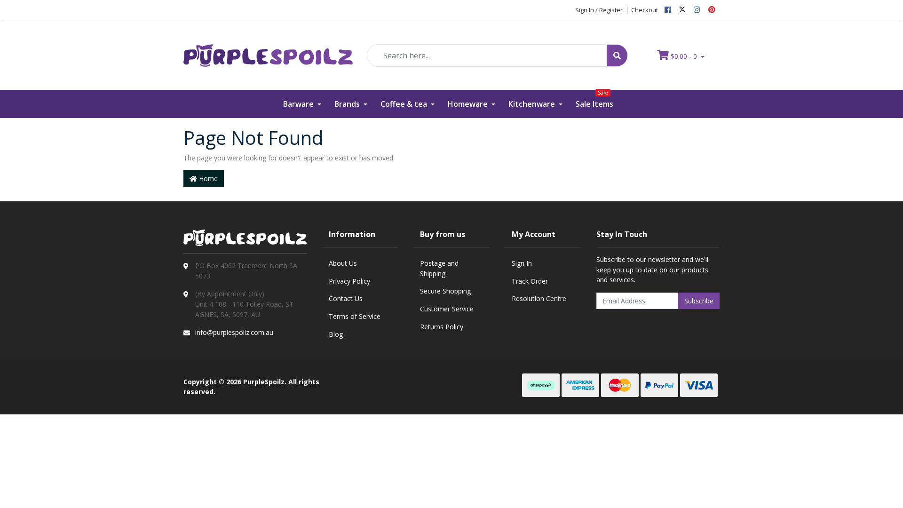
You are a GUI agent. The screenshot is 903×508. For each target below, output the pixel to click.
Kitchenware (532, 104)
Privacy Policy (349, 281)
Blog (336, 334)
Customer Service (447, 308)
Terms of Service (354, 316)
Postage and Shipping (439, 268)
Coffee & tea (404, 104)
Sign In (522, 263)
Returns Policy (441, 326)
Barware (299, 104)
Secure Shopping (445, 290)
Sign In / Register (599, 10)
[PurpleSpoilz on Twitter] (682, 10)
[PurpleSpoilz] (268, 49)
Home (207, 178)
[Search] (617, 55)
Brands (348, 104)
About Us (343, 263)
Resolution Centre (539, 298)
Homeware (469, 104)
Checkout (644, 10)
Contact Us (346, 298)
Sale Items (594, 99)
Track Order (530, 281)
